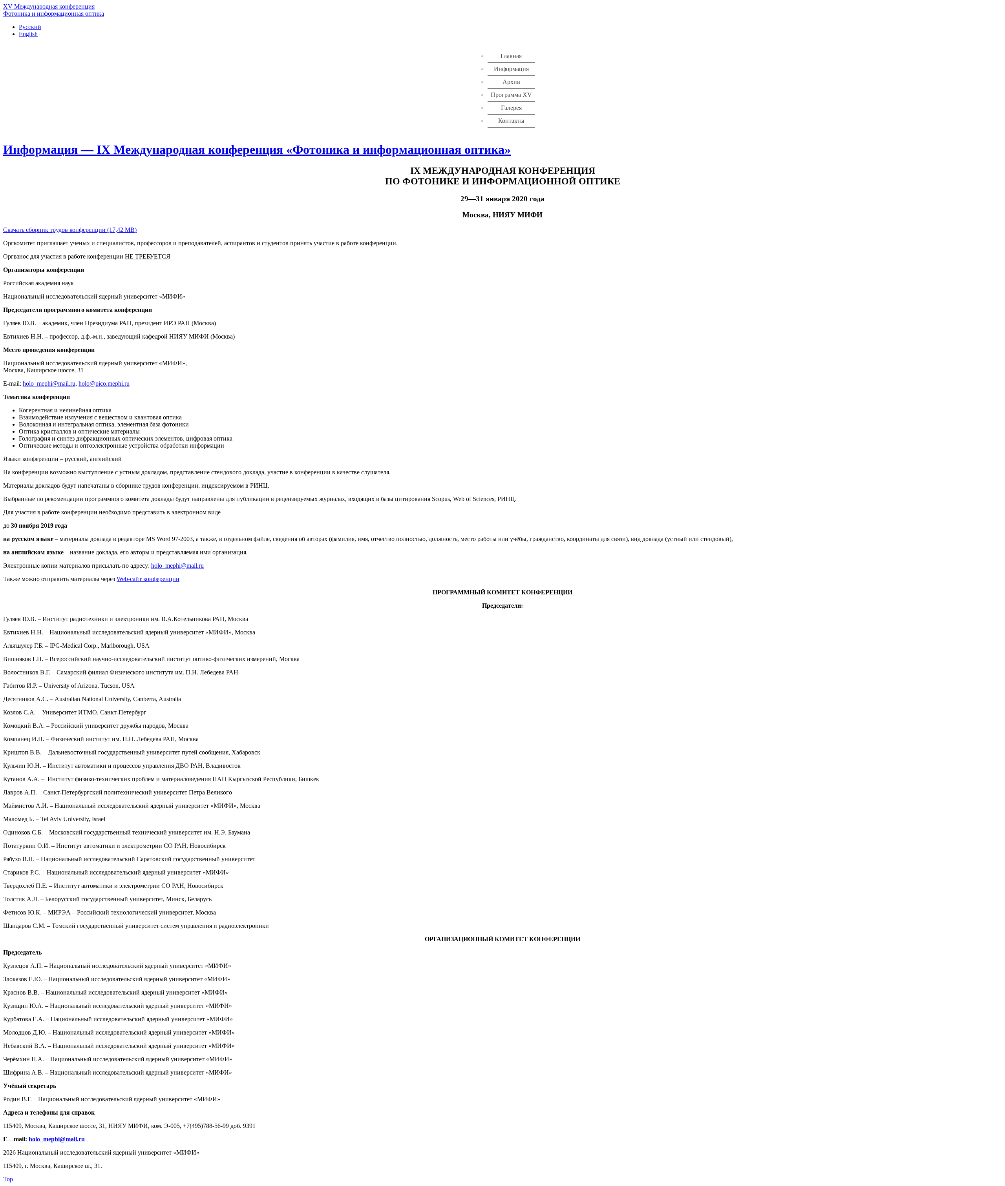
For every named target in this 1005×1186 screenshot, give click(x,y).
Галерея (511, 107)
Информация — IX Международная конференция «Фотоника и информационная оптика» (257, 149)
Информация (511, 69)
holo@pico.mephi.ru (104, 383)
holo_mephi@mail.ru (49, 383)
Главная (511, 56)
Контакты (511, 120)
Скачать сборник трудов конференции (54, 229)
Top (8, 1179)
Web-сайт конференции (148, 579)
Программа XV (511, 94)
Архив (511, 81)
